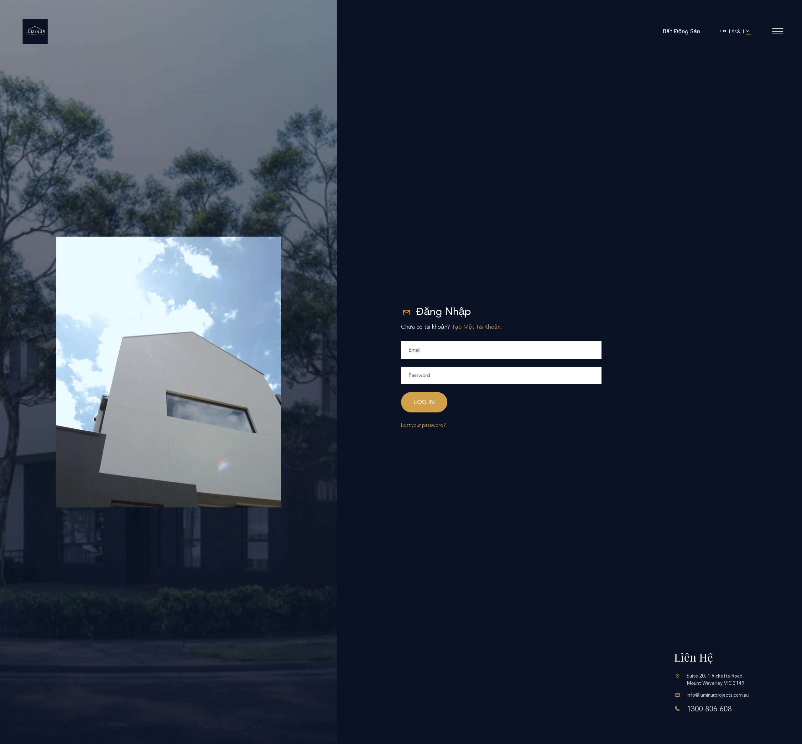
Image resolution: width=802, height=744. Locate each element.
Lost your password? (423, 425)
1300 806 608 (709, 709)
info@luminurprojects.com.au (718, 695)
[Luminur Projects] (35, 31)
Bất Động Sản (681, 31)
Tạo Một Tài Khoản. (476, 326)
